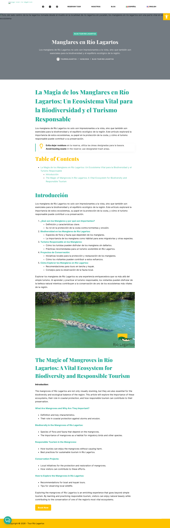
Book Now (43, 507)
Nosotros (95, 7)
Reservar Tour (74, 7)
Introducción (52, 174)
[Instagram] (50, 6)
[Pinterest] (57, 6)
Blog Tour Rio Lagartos (85, 34)
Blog (113, 7)
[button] (8, 520)
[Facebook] (43, 6)
